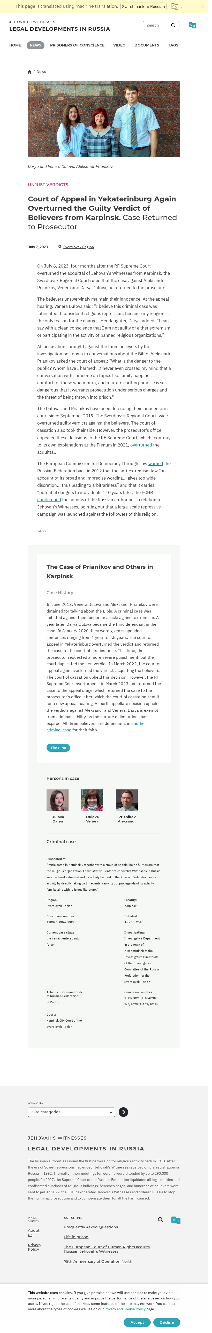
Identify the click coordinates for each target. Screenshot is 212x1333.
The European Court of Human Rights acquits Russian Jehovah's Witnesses (107, 1249)
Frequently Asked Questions (91, 1227)
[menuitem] (15, 45)
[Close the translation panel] (202, 6)
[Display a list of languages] (177, 6)
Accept (137, 1322)
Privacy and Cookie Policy (125, 1309)
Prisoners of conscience (77, 45)
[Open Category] (123, 1112)
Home (15, 45)
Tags (173, 45)
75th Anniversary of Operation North (98, 1261)
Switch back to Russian (143, 6)
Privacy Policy (34, 1247)
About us (34, 1232)
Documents (146, 45)
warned (155, 463)
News (35, 45)
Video (119, 45)
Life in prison (76, 1237)
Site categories (46, 1112)
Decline (167, 1322)
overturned (141, 445)
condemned (49, 500)
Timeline (58, 748)
